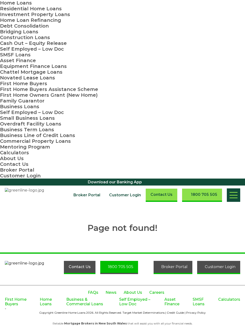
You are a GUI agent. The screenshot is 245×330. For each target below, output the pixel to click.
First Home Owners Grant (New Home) (49, 95)
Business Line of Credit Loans (37, 135)
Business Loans (19, 106)
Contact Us (14, 164)
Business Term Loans (27, 129)
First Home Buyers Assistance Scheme (49, 89)
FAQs (93, 292)
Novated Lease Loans (27, 78)
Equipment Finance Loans (33, 66)
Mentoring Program (25, 147)
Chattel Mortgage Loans (31, 72)
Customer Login (20, 176)
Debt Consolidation (24, 26)
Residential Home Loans (31, 9)
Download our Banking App (115, 182)
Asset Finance (18, 60)
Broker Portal (17, 170)
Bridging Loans (19, 32)
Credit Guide (175, 312)
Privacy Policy (196, 312)
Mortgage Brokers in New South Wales (95, 323)
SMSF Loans (15, 55)
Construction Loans (25, 37)
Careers (156, 292)
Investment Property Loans (35, 14)
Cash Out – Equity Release (33, 43)
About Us (12, 158)
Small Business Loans (27, 118)
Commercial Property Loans (35, 141)
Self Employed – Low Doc (32, 49)
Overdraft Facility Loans (30, 124)
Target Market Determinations (143, 312)
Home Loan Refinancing (30, 20)
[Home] (28, 195)
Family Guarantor (22, 101)
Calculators (14, 153)
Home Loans (16, 3)
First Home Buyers (23, 83)
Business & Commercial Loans (84, 301)
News (111, 292)
